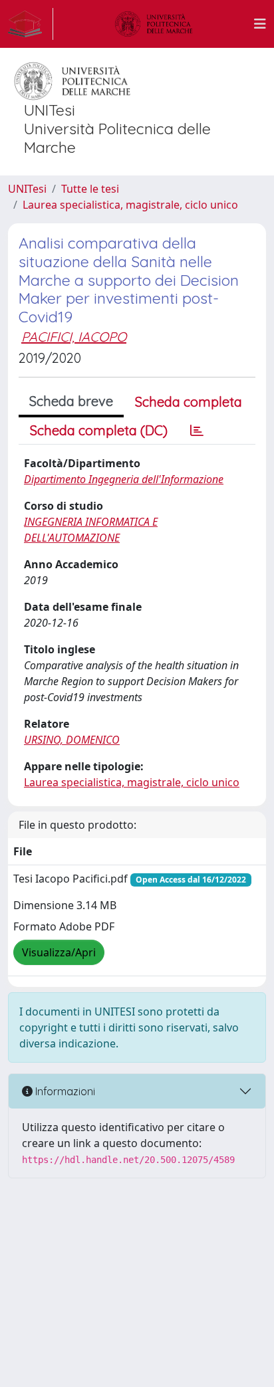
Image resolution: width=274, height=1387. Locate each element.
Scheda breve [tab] (71, 401)
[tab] (197, 431)
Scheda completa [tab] (188, 401)
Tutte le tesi (90, 188)
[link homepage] (30, 24)
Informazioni (64, 1091)
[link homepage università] (154, 24)
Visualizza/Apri (59, 952)
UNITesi (27, 188)
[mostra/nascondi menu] (260, 24)
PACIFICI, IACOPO (73, 336)
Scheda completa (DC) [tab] (99, 430)
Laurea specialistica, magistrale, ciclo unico (130, 204)
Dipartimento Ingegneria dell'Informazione (123, 479)
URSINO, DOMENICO (72, 739)
